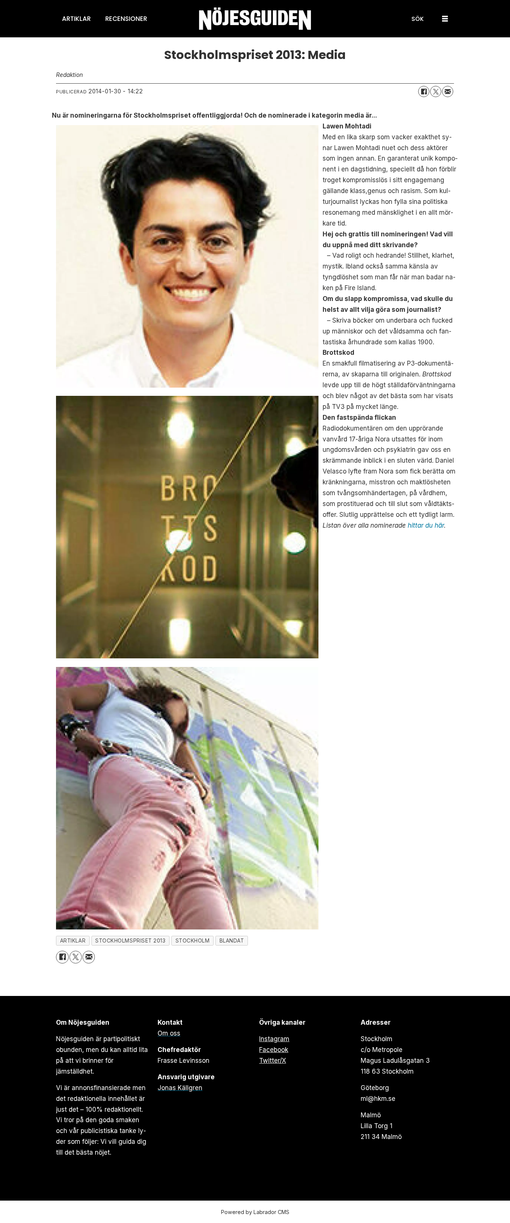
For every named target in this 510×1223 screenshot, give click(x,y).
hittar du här (426, 525)
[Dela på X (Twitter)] (435, 91)
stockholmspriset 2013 (130, 941)
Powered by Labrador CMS (255, 1212)
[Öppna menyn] (445, 19)
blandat (232, 941)
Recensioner (126, 18)
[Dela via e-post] (447, 91)
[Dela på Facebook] (423, 91)
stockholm (192, 941)
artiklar (72, 941)
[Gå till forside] (255, 18)
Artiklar (76, 18)
